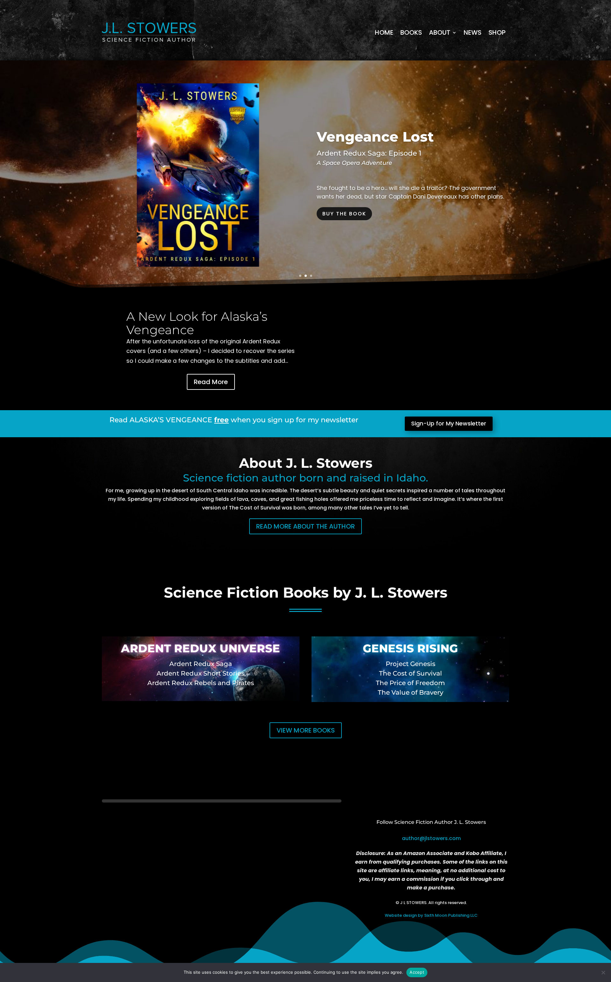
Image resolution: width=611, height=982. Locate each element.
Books (411, 32)
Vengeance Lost (375, 136)
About (439, 32)
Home (384, 32)
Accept (417, 972)
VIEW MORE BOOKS (306, 730)
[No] (603, 972)
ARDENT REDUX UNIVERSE (200, 648)
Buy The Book (344, 213)
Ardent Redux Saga (200, 664)
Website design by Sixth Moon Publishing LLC (431, 915)
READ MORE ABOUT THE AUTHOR (305, 526)
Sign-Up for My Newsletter (448, 423)
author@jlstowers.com (431, 838)
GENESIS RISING (410, 648)
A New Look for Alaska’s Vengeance (196, 323)
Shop (497, 32)
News (472, 32)
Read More (211, 381)
